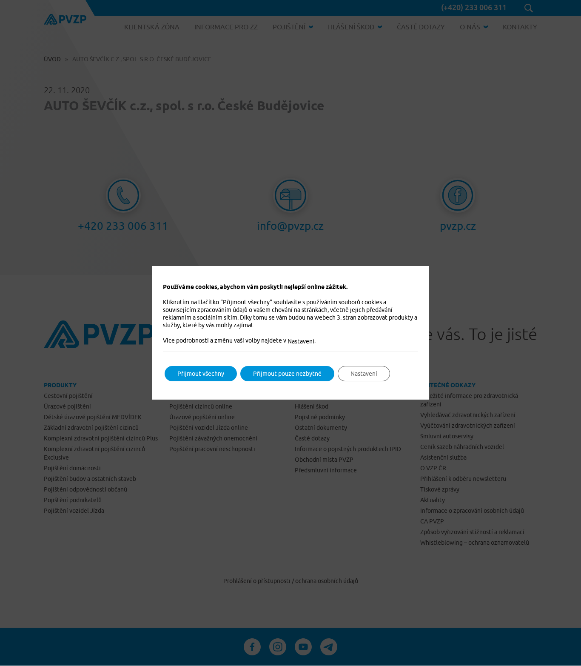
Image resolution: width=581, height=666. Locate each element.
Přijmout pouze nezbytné (287, 373)
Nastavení (301, 341)
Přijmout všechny (200, 373)
